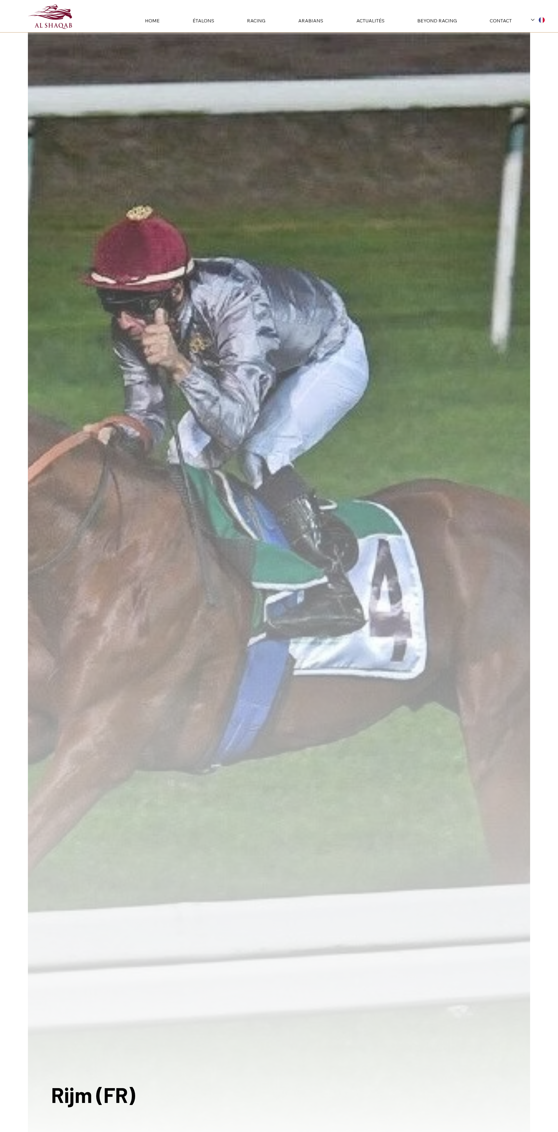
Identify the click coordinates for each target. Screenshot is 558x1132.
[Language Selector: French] (538, 19)
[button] (191, 21)
